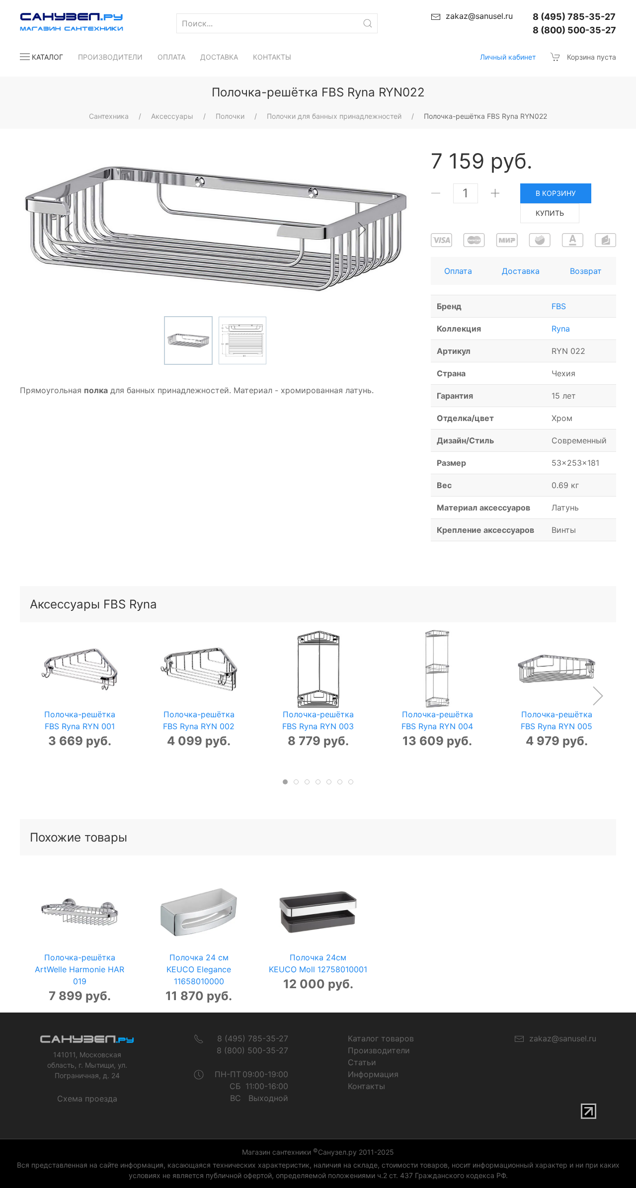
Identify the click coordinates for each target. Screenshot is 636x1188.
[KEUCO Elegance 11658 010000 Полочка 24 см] (198, 912)
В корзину (556, 193)
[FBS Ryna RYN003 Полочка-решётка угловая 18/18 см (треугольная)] (318, 669)
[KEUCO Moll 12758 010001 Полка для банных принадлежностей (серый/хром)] (318, 912)
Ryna (561, 329)
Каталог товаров (381, 1038)
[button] (597, 696)
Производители (110, 57)
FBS (559, 306)
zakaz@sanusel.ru (560, 1038)
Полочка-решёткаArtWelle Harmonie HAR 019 (79, 969)
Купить (550, 213)
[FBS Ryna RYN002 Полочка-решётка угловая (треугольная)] (198, 669)
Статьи (362, 1062)
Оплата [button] (458, 271)
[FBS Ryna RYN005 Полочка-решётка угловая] (556, 669)
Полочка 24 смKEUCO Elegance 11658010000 (198, 969)
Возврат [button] (586, 271)
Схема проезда (87, 1098)
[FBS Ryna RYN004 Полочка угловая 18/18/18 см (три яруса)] (437, 669)
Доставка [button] (521, 271)
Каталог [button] (47, 57)
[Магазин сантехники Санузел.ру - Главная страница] (61, 23)
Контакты (272, 57)
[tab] (285, 781)
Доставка (219, 57)
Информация (373, 1074)
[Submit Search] (368, 23)
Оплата (171, 57)
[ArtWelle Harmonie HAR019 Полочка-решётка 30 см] (79, 912)
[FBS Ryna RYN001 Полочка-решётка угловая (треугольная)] (79, 669)
